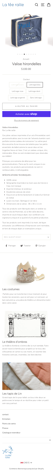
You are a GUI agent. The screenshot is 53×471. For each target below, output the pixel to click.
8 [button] (33, 54)
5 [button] (27, 54)
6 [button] (29, 54)
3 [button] (22, 54)
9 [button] (35, 54)
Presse (5, 428)
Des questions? (12, 237)
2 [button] (20, 54)
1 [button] (18, 54)
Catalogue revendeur (11, 432)
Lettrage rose (17, 91)
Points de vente (9, 423)
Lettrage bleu (34, 84)
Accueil (26, 59)
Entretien (6, 419)
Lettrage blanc (17, 84)
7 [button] (31, 54)
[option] (26, 30)
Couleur (26, 79)
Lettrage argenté (17, 97)
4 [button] (24, 54)
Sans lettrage (36, 97)
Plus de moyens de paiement (26, 120)
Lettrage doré (34, 91)
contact (5, 414)
